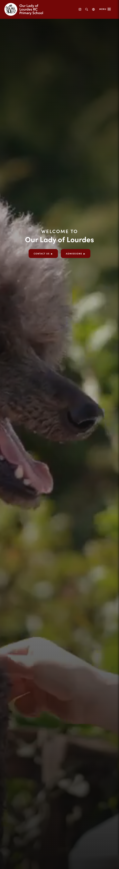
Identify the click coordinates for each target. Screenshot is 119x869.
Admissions (74, 253)
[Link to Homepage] (26, 9)
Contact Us (42, 253)
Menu (102, 9)
